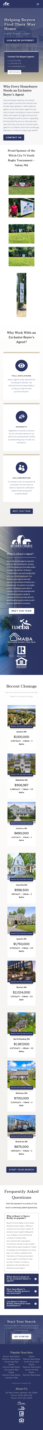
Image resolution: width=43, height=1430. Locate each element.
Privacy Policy (16, 1383)
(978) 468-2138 (16, 63)
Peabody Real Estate (32, 1367)
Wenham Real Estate (31, 1375)
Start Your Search (21, 1169)
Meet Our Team (21, 511)
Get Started (21, 1336)
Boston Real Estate (11, 1356)
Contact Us (14, 137)
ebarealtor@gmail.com (18, 66)
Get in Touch (14, 72)
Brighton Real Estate (11, 1359)
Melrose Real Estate (31, 1359)
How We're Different (20, 40)
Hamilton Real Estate (11, 1375)
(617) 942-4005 (16, 61)
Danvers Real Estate (11, 1367)
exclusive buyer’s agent (15, 1226)
